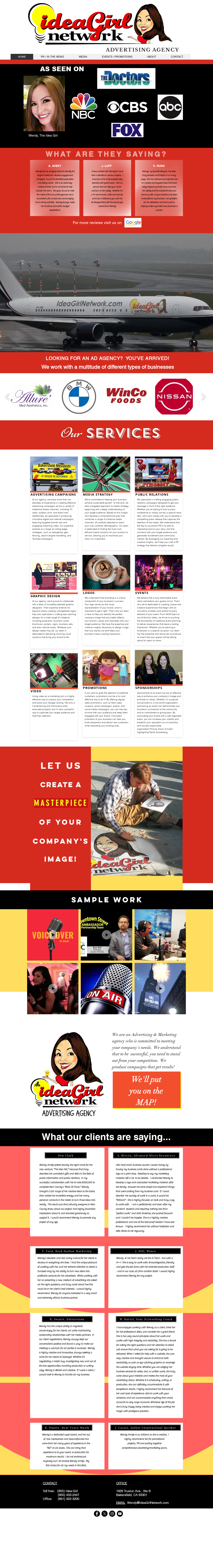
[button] (31, 396)
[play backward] (7, 397)
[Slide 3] (109, 348)
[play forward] (203, 397)
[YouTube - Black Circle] (120, 1514)
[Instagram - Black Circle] (112, 1514)
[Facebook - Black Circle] (97, 1514)
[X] (105, 1514)
